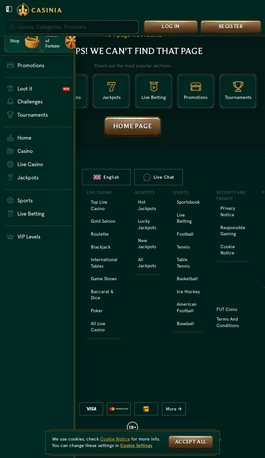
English (111, 177)
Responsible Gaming (232, 231)
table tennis (183, 263)
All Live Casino (98, 327)
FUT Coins (227, 309)
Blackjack (101, 247)
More (171, 408)
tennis (183, 247)
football (185, 234)
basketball (187, 278)
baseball (185, 323)
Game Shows (104, 278)
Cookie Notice (227, 250)
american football (186, 307)
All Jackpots (147, 263)
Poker (97, 310)
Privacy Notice (227, 211)
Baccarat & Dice (102, 295)
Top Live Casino (99, 205)
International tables (104, 263)
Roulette (100, 234)
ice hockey (188, 291)
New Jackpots (147, 244)
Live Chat (164, 177)
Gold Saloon (103, 221)
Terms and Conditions (228, 322)
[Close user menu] (9, 9)
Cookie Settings (136, 445)
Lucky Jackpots (147, 224)
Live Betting (184, 218)
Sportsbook (188, 202)
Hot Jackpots (147, 205)
